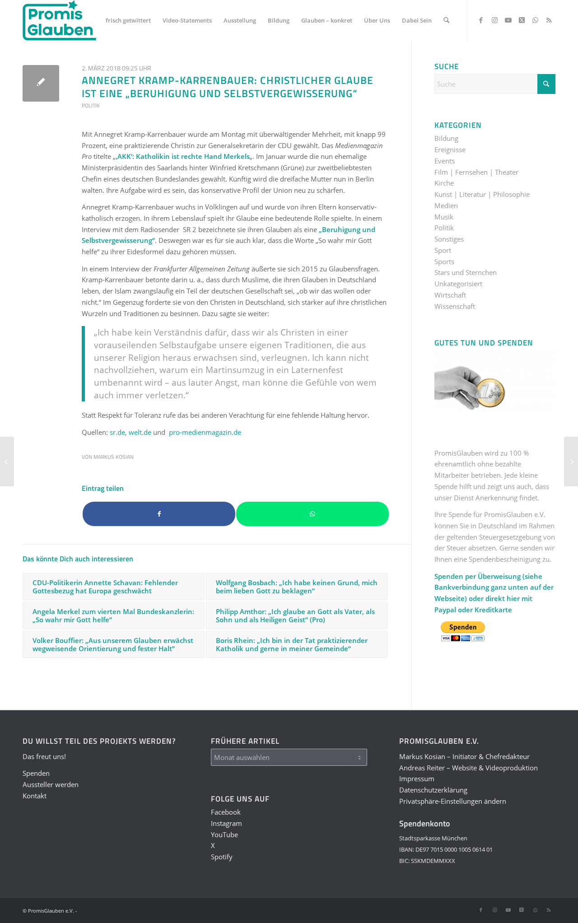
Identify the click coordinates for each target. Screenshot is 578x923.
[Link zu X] (521, 20)
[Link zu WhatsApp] (535, 20)
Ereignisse (450, 149)
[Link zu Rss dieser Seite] (548, 20)
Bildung (446, 138)
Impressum (416, 778)
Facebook (226, 811)
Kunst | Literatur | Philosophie (482, 194)
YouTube (224, 834)
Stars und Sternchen (465, 272)
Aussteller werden (51, 784)
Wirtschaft (450, 294)
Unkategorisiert (458, 283)
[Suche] (446, 20)
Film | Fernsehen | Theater (476, 172)
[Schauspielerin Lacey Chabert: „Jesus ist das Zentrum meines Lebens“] (571, 461)
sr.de (117, 432)
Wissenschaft (454, 306)
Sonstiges (449, 238)
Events (444, 160)
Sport (442, 250)
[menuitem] (128, 20)
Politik (91, 105)
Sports (444, 261)
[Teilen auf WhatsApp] (312, 514)
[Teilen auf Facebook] (159, 514)
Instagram (226, 823)
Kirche (444, 182)
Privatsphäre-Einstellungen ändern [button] (452, 801)
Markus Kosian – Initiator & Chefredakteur (464, 756)
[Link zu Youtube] (508, 20)
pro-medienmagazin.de (205, 432)
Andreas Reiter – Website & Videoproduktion (468, 767)
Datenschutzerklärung (433, 789)
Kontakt (35, 795)
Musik (443, 216)
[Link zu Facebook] (481, 20)
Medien (446, 205)
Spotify (222, 856)
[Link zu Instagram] (494, 20)
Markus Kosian (113, 456)
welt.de (140, 432)
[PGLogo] (60, 20)
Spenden (36, 773)
